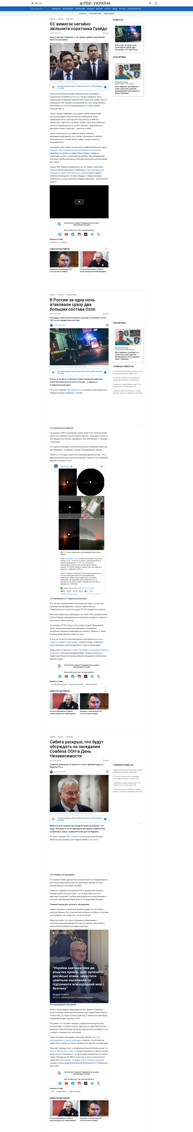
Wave (115, 9)
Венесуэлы (75, 97)
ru (40, 3)
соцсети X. (94, 839)
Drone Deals (83, 13)
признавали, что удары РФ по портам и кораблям (82, 1060)
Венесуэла (54, 242)
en (36, 3)
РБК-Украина (72, 390)
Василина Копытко (121, 82)
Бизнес (90, 9)
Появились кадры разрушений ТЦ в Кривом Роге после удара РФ (127, 385)
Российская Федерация (59, 684)
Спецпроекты (134, 9)
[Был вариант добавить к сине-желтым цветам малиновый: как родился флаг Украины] (128, 71)
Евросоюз (64, 242)
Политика (80, 9)
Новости (56, 9)
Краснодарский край (76, 684)
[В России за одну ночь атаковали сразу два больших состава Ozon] (128, 34)
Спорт (108, 9)
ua (32, 3)
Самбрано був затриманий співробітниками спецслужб (74, 150)
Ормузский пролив (95, 13)
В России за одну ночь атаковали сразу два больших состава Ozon (126, 47)
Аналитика (67, 9)
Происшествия (71, 295)
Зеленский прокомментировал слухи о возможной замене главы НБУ (128, 372)
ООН (52, 1091)
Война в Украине (109, 13)
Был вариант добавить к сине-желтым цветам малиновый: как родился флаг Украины (127, 89)
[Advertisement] (79, 410)
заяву (89, 103)
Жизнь (99, 9)
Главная (52, 19)
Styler (122, 9)
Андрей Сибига (61, 1091)
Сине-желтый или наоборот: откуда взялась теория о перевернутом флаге (128, 392)
